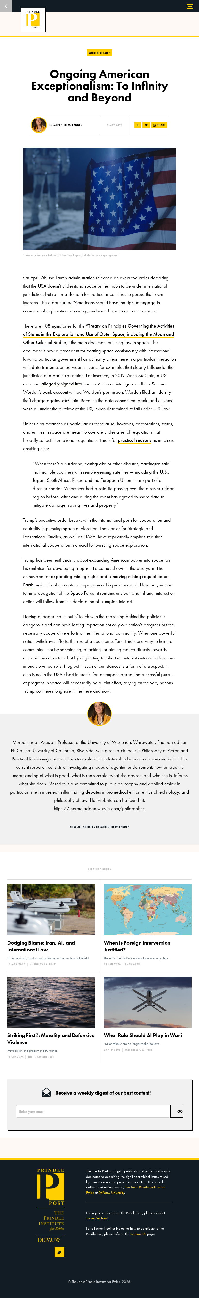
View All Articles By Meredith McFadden (99, 826)
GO (180, 1111)
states (65, 302)
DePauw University (111, 1192)
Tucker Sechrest (97, 1218)
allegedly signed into (61, 384)
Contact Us (138, 1233)
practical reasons (134, 440)
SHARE (161, 125)
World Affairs (99, 53)
